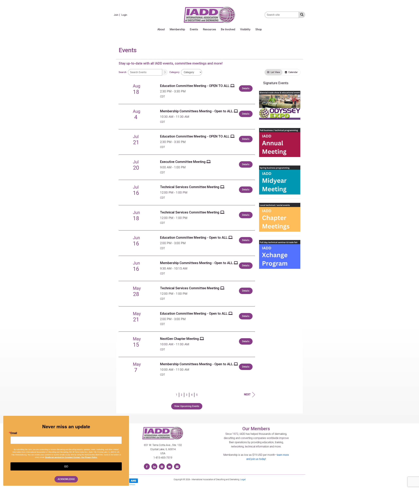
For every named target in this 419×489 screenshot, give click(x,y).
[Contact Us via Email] (177, 466)
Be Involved (228, 29)
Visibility (245, 29)
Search (122, 72)
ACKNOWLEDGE (66, 479)
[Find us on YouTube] (169, 466)
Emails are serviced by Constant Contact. (63, 457)
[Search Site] (301, 15)
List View (274, 72)
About (161, 29)
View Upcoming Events (186, 406)
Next (247, 394)
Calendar (292, 72)
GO (66, 466)
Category (174, 72)
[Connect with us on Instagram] (162, 466)
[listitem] (117, 14)
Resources (209, 29)
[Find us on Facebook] (147, 466)
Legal (243, 479)
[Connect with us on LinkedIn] (154, 466)
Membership (177, 29)
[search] (165, 72)
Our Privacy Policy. (89, 457)
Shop (258, 29)
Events (194, 29)
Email (13, 433)
